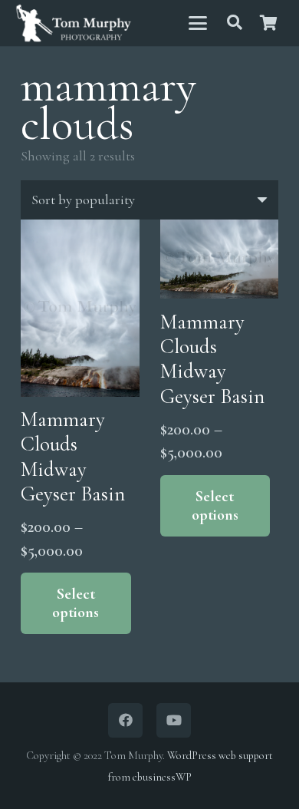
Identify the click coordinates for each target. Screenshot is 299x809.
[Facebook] (125, 720)
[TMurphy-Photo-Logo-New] (73, 23)
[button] (197, 23)
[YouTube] (173, 720)
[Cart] (268, 23)
